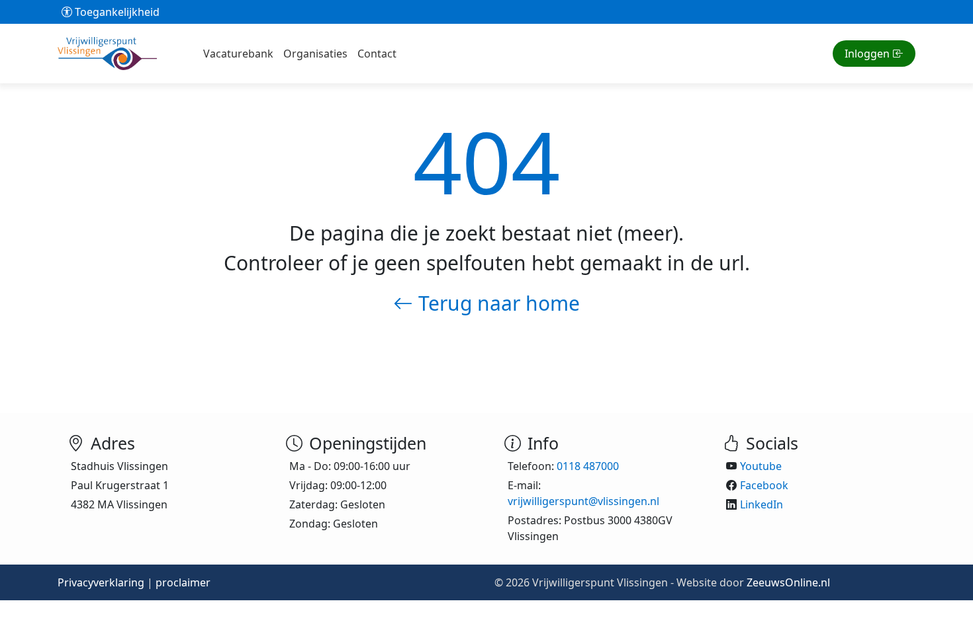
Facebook (764, 485)
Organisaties (315, 53)
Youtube (761, 466)
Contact (376, 53)
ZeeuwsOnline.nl (788, 582)
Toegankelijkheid (116, 12)
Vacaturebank (238, 53)
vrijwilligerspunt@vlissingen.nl (583, 501)
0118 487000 (588, 466)
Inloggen (867, 53)
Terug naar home (496, 303)
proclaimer (183, 582)
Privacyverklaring (101, 582)
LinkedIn (761, 504)
